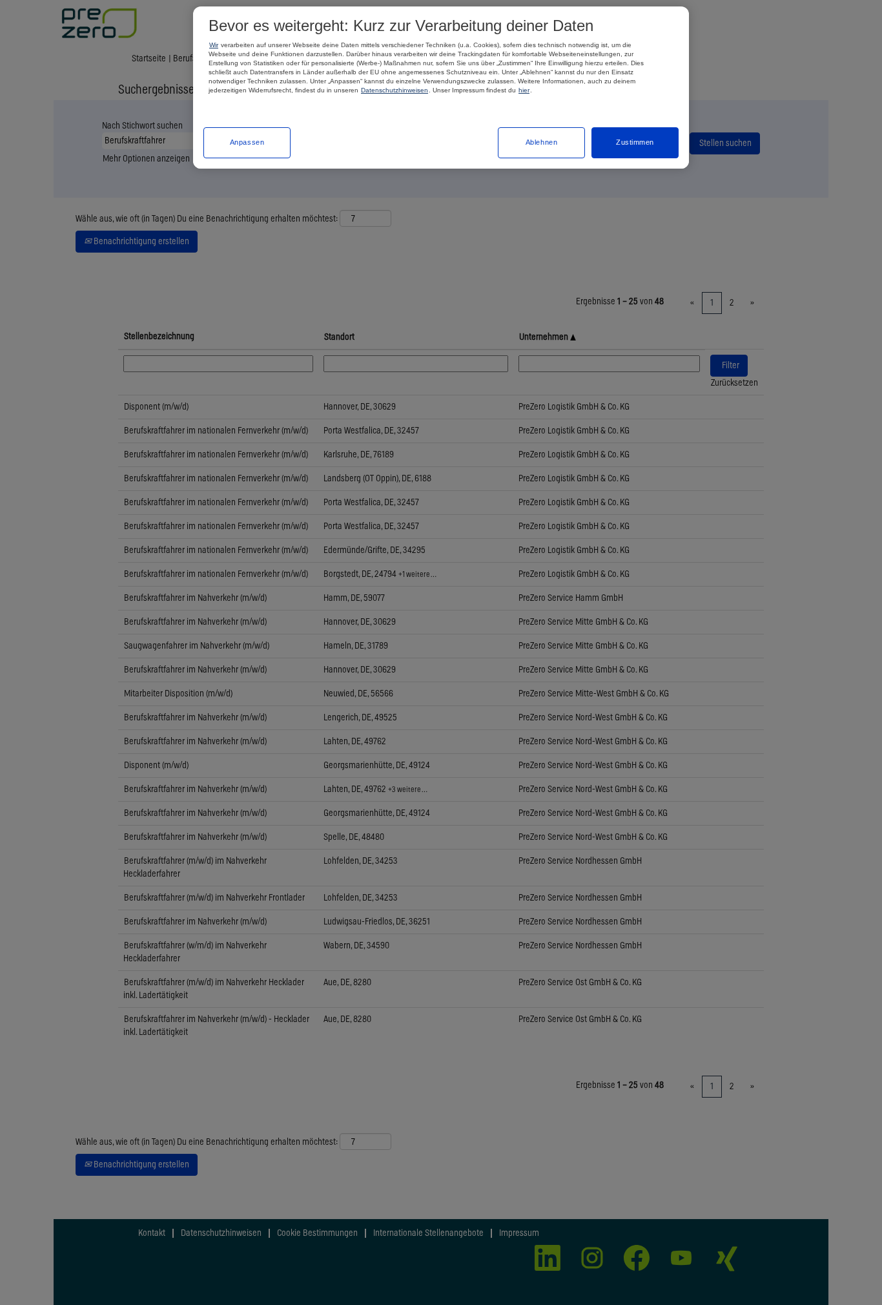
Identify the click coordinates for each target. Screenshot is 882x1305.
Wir (213, 44)
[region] (441, 87)
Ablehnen (542, 142)
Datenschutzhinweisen (394, 90)
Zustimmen (635, 142)
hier (523, 90)
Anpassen (247, 142)
